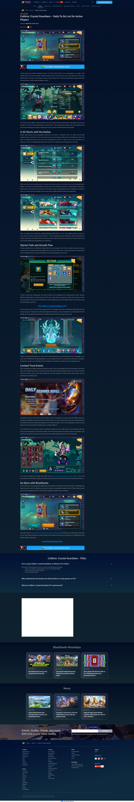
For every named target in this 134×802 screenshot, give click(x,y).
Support (74, 2)
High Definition (51, 775)
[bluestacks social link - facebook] (102, 758)
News (78, 6)
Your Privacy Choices (68, 801)
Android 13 (24, 763)
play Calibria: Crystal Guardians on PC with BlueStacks (46, 533)
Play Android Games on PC (77, 764)
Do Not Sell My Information (49, 796)
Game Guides (95, 31)
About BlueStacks (75, 751)
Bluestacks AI (25, 756)
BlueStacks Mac (25, 753)
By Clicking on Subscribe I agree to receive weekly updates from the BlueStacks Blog (89, 734)
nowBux (24, 761)
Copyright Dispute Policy (34, 796)
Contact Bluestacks (75, 755)
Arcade (23, 777)
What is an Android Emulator (77, 765)
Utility (49, 776)
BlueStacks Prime (26, 751)
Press (72, 758)
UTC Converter (51, 778)
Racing (23, 781)
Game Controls (51, 751)
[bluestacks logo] (26, 2)
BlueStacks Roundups (69, 6)
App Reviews (47, 6)
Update (96, 751)
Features (36, 2)
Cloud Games (25, 772)
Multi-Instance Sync (52, 758)
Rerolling (50, 766)
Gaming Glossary (75, 767)
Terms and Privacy (25, 796)
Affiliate (67, 2)
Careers (73, 756)
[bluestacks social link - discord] (96, 758)
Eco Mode (50, 761)
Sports (23, 786)
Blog (50, 2)
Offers (23, 760)
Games (44, 2)
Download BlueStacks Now (52, 541)
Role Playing (24, 782)
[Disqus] (47, 617)
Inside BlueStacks (57, 6)
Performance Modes (52, 768)
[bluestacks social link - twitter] (105, 758)
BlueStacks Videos (96, 6)
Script (49, 771)
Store (59, 2)
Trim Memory (51, 770)
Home (34, 6)
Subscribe (105, 731)
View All (103, 147)
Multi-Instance (51, 756)
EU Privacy (42, 796)
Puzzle (23, 779)
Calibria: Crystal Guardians (41, 10)
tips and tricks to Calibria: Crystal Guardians (65, 476)
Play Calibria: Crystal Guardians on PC (52, 306)
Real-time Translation (52, 763)
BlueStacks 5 (25, 755)
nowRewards (25, 765)
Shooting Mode (51, 753)
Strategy (24, 787)
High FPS (50, 773)
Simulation (24, 784)
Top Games (24, 770)
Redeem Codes (85, 6)
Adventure (24, 775)
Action (23, 774)
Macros (49, 760)
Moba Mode (50, 755)
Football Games (25, 789)
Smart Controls (51, 765)
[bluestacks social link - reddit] (99, 758)
